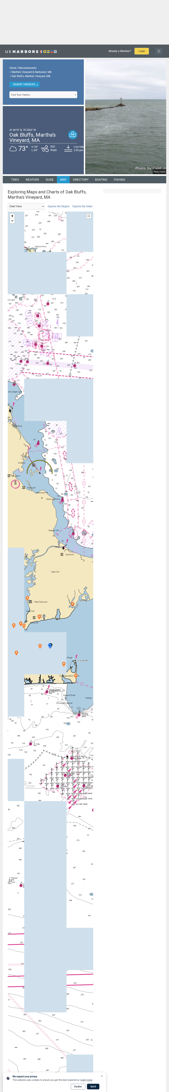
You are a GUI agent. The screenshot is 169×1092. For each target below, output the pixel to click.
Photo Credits (159, 172)
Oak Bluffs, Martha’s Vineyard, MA (31, 76)
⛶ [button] (89, 216)
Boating (101, 179)
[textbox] (43, 94)
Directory (80, 179)
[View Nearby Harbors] (72, 134)
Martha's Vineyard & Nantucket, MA (31, 72)
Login (141, 51)
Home (12, 67)
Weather (32, 179)
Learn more (86, 1080)
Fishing (119, 179)
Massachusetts (27, 67)
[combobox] (43, 94)
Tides (15, 179)
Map (63, 179)
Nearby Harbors (24, 84)
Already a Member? (120, 51)
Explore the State (82, 206)
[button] (50, 646)
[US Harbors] (31, 51)
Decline (78, 1086)
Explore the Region (58, 206)
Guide (50, 179)
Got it (93, 1086)
